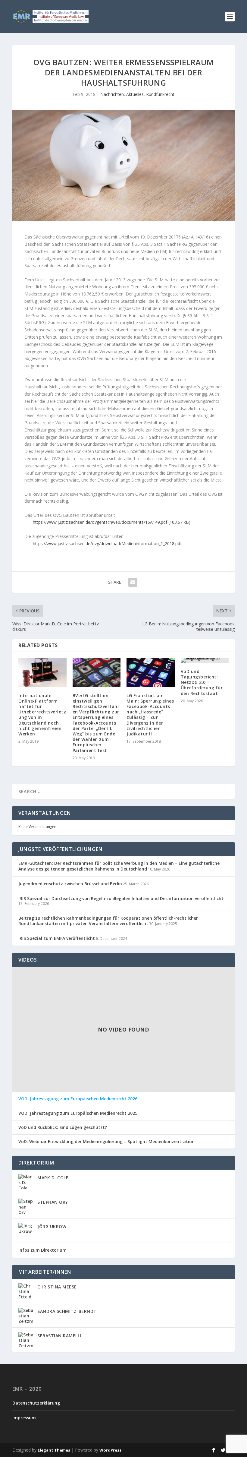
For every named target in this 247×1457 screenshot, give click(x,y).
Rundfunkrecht (160, 94)
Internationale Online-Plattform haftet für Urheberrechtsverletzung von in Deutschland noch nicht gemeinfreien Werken (42, 715)
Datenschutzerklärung (36, 1403)
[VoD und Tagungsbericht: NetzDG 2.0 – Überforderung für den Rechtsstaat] (205, 660)
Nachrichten (112, 94)
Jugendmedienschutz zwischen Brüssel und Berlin (70, 884)
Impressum (24, 1418)
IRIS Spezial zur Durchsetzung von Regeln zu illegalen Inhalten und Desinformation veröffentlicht (121, 898)
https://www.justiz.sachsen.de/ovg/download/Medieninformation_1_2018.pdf (107, 543)
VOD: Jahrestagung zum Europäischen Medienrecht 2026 (77, 1098)
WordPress (110, 1450)
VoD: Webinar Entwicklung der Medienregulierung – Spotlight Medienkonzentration (106, 1141)
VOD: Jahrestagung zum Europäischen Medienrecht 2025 (77, 1113)
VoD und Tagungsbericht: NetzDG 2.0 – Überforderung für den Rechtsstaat (202, 682)
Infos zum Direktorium (42, 1250)
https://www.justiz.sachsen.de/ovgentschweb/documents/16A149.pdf (100, 522)
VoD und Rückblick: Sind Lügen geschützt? (62, 1127)
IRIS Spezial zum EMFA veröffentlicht (56, 938)
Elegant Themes (54, 1450)
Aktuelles (135, 94)
